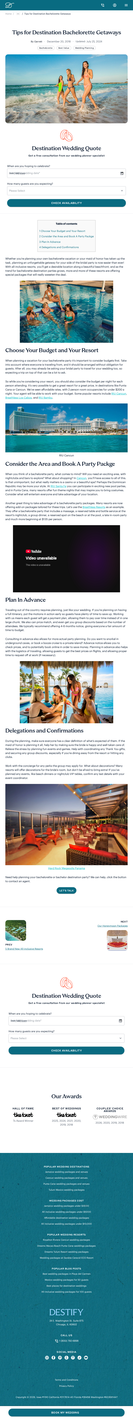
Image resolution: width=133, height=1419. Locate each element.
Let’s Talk (66, 890)
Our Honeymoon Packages (112, 925)
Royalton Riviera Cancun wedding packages (66, 1239)
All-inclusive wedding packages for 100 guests (66, 1291)
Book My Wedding (65, 1412)
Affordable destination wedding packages (66, 1217)
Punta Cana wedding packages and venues (66, 1183)
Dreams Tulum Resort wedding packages (67, 1251)
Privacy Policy (66, 1386)
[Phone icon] (103, 5)
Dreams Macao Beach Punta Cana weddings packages (66, 1245)
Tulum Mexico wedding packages (67, 1189)
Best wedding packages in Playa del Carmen (67, 1273)
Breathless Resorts (94, 507)
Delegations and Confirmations (59, 247)
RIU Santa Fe (58, 486)
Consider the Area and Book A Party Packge (66, 236)
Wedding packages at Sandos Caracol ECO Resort (66, 1257)
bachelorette (46, 48)
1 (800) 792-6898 (68, 1340)
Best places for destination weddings (66, 1285)
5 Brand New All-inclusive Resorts (24, 948)
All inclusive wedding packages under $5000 (66, 1211)
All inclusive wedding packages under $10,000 (66, 1223)
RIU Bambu (45, 397)
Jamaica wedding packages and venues (66, 1171)
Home (8, 13)
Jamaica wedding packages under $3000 (66, 1205)
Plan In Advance (49, 241)
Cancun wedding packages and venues (67, 1177)
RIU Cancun (118, 393)
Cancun (81, 478)
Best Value (63, 48)
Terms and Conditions (66, 1379)
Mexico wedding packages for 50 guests (66, 1279)
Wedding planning (84, 48)
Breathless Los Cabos (18, 397)
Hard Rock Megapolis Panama (66, 868)
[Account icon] (115, 5)
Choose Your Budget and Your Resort (62, 231)
